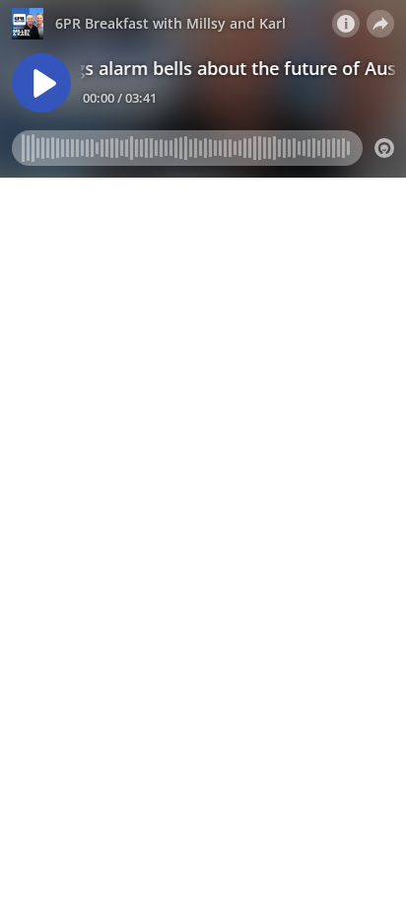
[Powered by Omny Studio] (384, 148)
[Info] (346, 24)
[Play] (41, 83)
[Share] (380, 24)
